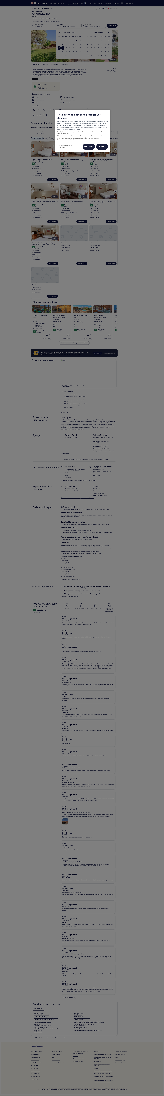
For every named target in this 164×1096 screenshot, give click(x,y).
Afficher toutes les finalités (66, 146)
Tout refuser (88, 146)
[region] (82, 131)
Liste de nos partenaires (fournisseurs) (67, 139)
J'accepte (102, 146)
